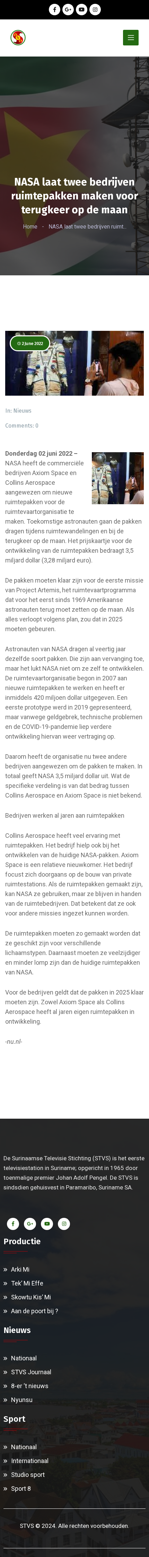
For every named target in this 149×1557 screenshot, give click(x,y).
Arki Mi (20, 1269)
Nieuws (22, 410)
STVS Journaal (31, 1372)
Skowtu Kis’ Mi (31, 1297)
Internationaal (30, 1460)
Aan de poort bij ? (34, 1311)
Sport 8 (21, 1488)
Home (30, 226)
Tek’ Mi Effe (27, 1283)
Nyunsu (22, 1399)
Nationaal (24, 1358)
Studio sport (28, 1474)
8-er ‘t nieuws (30, 1386)
